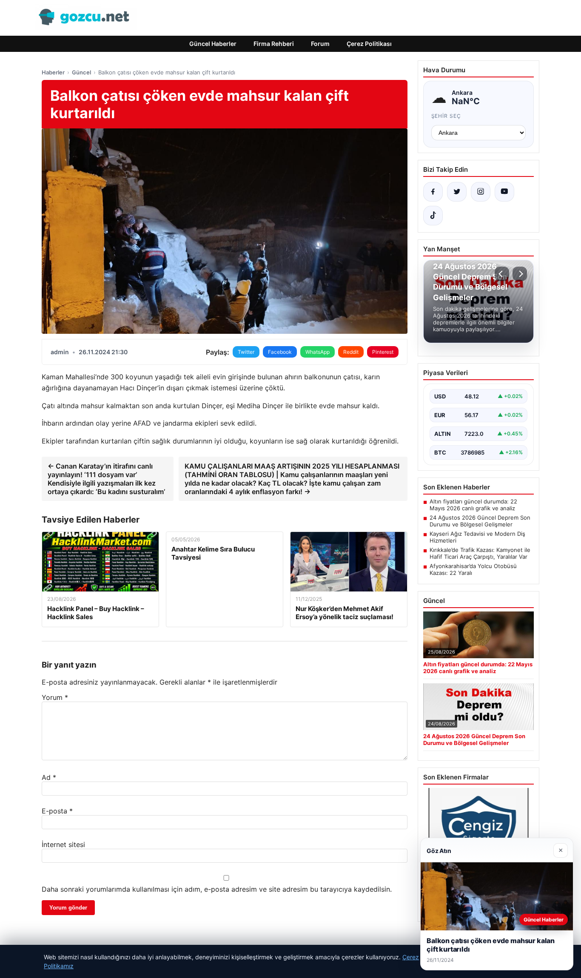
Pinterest (382, 352)
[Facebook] (433, 192)
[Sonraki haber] (520, 274)
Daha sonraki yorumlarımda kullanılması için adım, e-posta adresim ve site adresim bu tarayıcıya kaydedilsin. (217, 889)
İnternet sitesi (63, 844)
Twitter (246, 352)
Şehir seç (446, 116)
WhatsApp (317, 352)
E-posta (57, 811)
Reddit (351, 352)
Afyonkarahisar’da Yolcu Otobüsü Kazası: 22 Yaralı (473, 569)
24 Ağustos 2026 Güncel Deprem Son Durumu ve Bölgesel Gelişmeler (480, 521)
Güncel (81, 72)
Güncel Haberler (212, 43)
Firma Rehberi (273, 43)
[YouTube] (504, 192)
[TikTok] (433, 215)
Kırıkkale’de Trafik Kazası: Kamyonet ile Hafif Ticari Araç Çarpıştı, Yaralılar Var (480, 553)
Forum (320, 43)
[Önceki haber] (502, 274)
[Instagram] (480, 192)
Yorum (55, 697)
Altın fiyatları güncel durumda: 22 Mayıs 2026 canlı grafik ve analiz (473, 505)
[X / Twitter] (457, 192)
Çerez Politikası (369, 43)
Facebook (280, 352)
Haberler (53, 72)
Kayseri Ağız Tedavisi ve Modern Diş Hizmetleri (477, 537)
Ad (49, 777)
